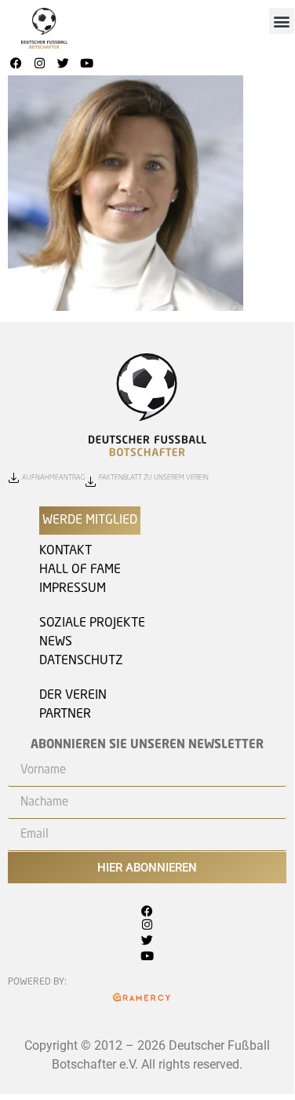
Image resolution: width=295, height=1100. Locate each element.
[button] (282, 21)
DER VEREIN (73, 695)
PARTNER (65, 714)
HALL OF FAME (80, 570)
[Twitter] (63, 63)
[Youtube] (87, 63)
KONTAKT (65, 551)
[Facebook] (16, 63)
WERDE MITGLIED (89, 520)
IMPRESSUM (72, 589)
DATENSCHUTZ (81, 661)
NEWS (55, 642)
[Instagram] (40, 63)
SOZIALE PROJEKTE (92, 623)
